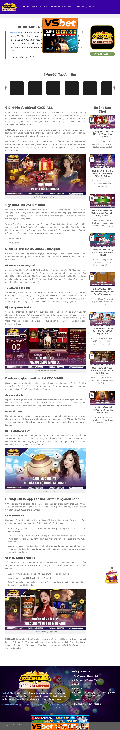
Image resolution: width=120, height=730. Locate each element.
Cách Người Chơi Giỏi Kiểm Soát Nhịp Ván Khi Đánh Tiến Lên (102, 370)
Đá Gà (70, 7)
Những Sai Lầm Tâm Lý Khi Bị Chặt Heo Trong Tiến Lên (102, 252)
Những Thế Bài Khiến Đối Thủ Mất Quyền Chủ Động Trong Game (102, 291)
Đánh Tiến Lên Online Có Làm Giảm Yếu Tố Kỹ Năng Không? (102, 213)
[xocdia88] (9, 6)
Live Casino (55, 7)
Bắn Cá (92, 7)
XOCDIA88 (24, 7)
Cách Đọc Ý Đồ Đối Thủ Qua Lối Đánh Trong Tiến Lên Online (102, 173)
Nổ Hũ (84, 7)
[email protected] (88, 684)
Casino (77, 7)
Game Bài (44, 7)
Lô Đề (64, 7)
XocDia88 (15, 32)
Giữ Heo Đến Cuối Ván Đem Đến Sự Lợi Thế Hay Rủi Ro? (102, 331)
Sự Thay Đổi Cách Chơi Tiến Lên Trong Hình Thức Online (102, 134)
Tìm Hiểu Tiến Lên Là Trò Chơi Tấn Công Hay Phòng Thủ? (102, 410)
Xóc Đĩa (35, 7)
